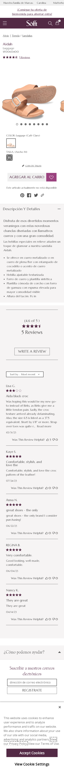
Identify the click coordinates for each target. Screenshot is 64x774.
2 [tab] (21, 124)
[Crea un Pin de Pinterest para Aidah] (22, 195)
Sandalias (27, 35)
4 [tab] (30, 124)
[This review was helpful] (48, 439)
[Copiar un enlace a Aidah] (42, 195)
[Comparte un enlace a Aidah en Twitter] (36, 195)
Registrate (32, 690)
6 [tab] (38, 124)
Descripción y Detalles (21, 209)
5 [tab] (34, 124)
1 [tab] (17, 124)
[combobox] (25, 374)
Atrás (6, 35)
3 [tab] (25, 124)
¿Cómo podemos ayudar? (24, 652)
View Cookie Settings (32, 764)
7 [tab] (43, 124)
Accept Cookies (32, 752)
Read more (44, 426)
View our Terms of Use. (43, 744)
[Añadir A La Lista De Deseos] (51, 177)
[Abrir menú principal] (5, 23)
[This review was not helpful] (53, 439)
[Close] (60, 707)
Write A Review (32, 351)
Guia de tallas (33, 165)
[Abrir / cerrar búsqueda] (50, 23)
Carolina (41, 2)
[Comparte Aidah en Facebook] (29, 195)
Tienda (16, 35)
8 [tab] (47, 124)
